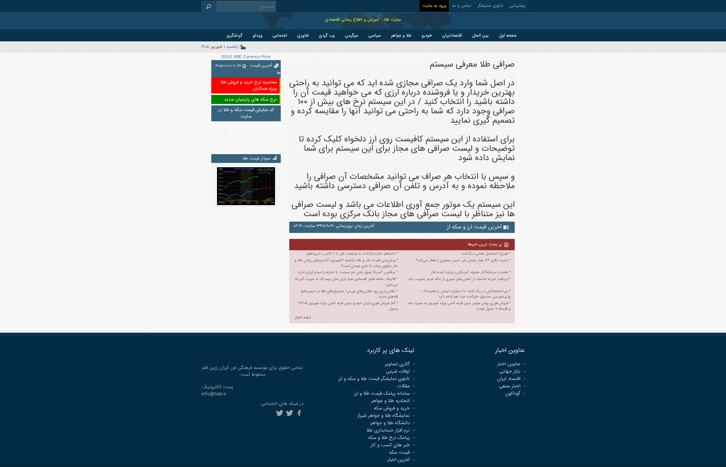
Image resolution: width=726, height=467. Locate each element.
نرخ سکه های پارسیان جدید (250, 99)
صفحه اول (508, 35)
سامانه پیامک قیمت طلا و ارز (382, 393)
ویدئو (257, 35)
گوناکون (512, 393)
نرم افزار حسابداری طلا (388, 430)
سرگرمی (351, 35)
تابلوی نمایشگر (490, 5)
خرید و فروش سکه (392, 408)
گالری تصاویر (397, 364)
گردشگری (234, 35)
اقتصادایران (452, 35)
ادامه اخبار (303, 317)
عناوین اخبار (508, 364)
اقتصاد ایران (508, 379)
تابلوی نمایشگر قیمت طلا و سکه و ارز (374, 379)
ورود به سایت (434, 5)
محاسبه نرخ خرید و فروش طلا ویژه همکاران (248, 85)
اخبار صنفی (509, 386)
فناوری (303, 35)
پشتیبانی (517, 5)
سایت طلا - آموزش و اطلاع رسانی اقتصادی (363, 19)
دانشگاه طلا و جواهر (390, 423)
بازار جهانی (509, 371)
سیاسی (374, 35)
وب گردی (327, 35)
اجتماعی (280, 35)
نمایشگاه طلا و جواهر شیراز (383, 415)
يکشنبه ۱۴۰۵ (220, 46)
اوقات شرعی (398, 371)
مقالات (403, 386)
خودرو (427, 35)
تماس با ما (461, 5)
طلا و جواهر (401, 35)
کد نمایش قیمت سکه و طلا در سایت (246, 113)
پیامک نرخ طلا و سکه (389, 437)
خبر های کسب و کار (390, 445)
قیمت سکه (399, 452)
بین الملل (480, 35)
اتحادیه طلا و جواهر (390, 401)
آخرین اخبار (398, 460)
